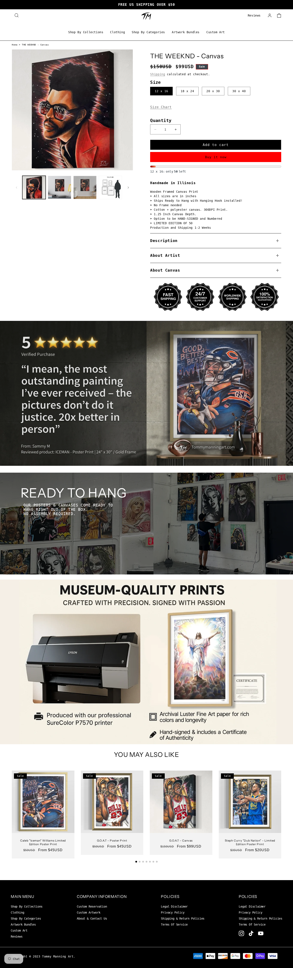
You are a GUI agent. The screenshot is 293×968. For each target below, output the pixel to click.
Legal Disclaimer (174, 906)
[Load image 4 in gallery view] (110, 187)
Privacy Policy (172, 912)
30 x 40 (239, 91)
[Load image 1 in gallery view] (34, 187)
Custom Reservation (92, 906)
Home (14, 45)
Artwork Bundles (185, 32)
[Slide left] (16, 187)
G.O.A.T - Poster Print (112, 840)
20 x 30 (213, 91)
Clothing (117, 32)
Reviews (254, 15)
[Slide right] (128, 187)
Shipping (157, 74)
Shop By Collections (85, 32)
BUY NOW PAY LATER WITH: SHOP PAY (146, 5)
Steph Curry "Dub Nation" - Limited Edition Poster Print (250, 842)
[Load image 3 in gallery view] (85, 187)
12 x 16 (161, 91)
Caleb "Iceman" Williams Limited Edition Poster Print (43, 842)
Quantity (160, 120)
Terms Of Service (174, 924)
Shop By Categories (148, 32)
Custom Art (215, 32)
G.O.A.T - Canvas (181, 840)
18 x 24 (187, 91)
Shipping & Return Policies (182, 918)
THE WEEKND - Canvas (35, 45)
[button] (16, 15)
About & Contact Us (92, 918)
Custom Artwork (88, 912)
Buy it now (216, 157)
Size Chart (161, 107)
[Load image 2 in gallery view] (59, 187)
